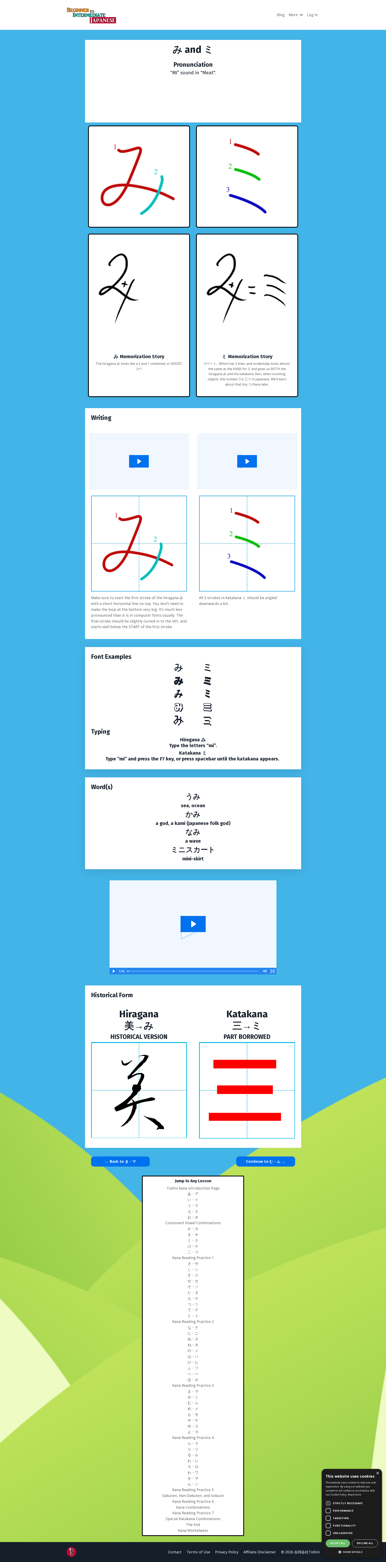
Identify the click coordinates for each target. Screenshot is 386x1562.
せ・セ (193, 1280)
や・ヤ (193, 1420)
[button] (352, 1552)
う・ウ (193, 1205)
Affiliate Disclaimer (259, 1552)
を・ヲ (193, 1478)
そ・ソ (193, 1286)
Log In (312, 14)
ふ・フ (193, 1367)
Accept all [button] (338, 1543)
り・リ (193, 1449)
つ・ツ (193, 1304)
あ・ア (193, 1193)
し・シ (193, 1269)
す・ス (193, 1275)
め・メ (193, 1408)
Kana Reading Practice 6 (193, 1501)
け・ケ (193, 1246)
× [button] (377, 1473)
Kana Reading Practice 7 (193, 1512)
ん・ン (193, 1483)
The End (193, 1524)
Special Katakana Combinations (193, 1518)
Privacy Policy (226, 1552)
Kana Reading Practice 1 (193, 1257)
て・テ (193, 1309)
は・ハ (193, 1356)
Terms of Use (198, 1552)
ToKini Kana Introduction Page (193, 1188)
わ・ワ (193, 1472)
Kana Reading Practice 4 (193, 1437)
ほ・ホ (193, 1379)
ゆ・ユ (193, 1425)
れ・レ (193, 1460)
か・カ (193, 1228)
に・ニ (193, 1333)
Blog (281, 14)
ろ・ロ (193, 1466)
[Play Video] (113, 971)
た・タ (193, 1292)
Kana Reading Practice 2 (193, 1321)
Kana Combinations (193, 1507)
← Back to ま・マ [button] (120, 1161)
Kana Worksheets (193, 1530)
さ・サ (193, 1263)
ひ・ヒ (193, 1362)
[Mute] (265, 971)
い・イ (193, 1199)
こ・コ (193, 1251)
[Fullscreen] (273, 971)
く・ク (193, 1240)
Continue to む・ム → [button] (265, 1161)
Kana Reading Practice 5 (193, 1489)
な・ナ (193, 1327)
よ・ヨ (193, 1431)
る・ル (193, 1454)
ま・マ (193, 1391)
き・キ (193, 1234)
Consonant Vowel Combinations (193, 1222)
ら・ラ (193, 1443)
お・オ (193, 1217)
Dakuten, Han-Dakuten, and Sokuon (193, 1495)
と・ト (193, 1315)
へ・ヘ (193, 1373)
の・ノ (193, 1350)
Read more (354, 1494)
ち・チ (193, 1298)
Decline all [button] (365, 1543)
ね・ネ (193, 1344)
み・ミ (193, 1396)
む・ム (193, 1402)
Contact (175, 1552)
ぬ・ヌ (193, 1338)
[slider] (193, 971)
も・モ (193, 1414)
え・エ (193, 1211)
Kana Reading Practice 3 (193, 1385)
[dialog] (352, 1513)
